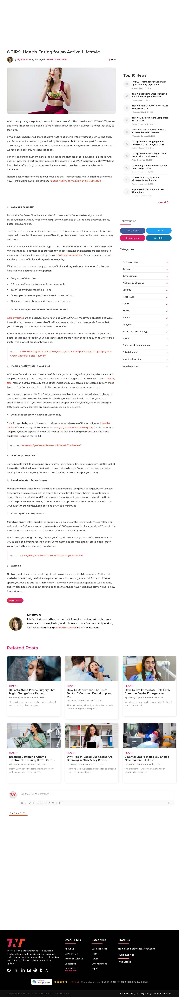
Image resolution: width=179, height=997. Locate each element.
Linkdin (159, 238)
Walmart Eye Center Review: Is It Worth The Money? (51, 445)
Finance (96, 954)
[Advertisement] (89, 34)
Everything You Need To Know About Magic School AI (52, 555)
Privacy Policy (144, 993)
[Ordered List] (38, 803)
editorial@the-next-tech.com (138, 948)
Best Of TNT (71, 968)
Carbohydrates (15, 318)
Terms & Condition (162, 993)
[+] (60, 803)
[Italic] (26, 803)
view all (162, 202)
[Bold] (22, 803)
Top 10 (95, 968)
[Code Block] (49, 803)
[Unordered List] (41, 803)
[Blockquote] (45, 803)
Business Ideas (99, 949)
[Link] (53, 803)
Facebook (134, 230)
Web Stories (124, 962)
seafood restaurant (65, 627)
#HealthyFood (15, 600)
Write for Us (71, 954)
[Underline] (30, 803)
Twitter (159, 230)
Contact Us (70, 964)
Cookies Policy (127, 993)
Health (50, 59)
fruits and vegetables (69, 255)
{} (57, 803)
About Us (69, 949)
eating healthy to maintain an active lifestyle (76, 181)
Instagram (133, 238)
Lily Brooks (23, 59)
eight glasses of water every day (74, 427)
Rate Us (75, 981)
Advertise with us (74, 958)
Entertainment (99, 964)
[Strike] (34, 803)
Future (95, 958)
